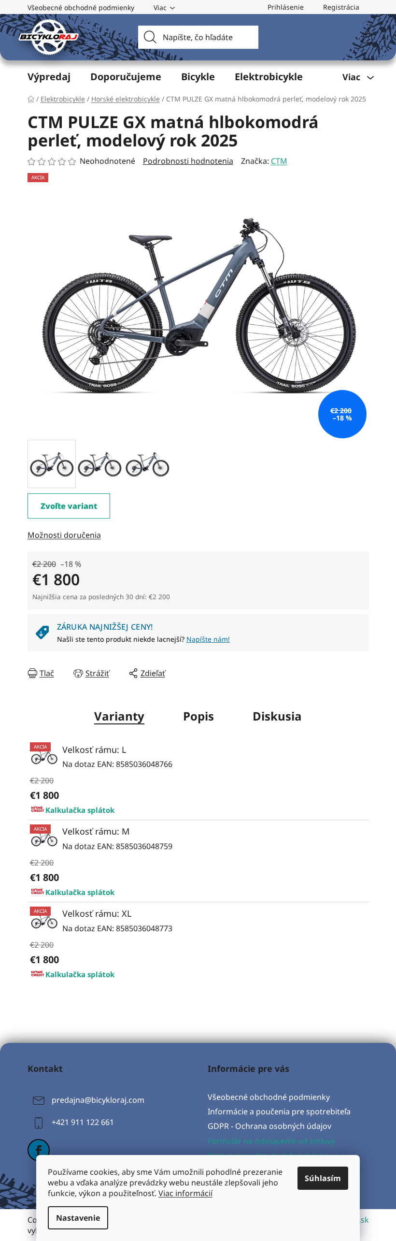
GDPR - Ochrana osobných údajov (269, 1126)
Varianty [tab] (119, 716)
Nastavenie (78, 1217)
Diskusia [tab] (277, 716)
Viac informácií (185, 1193)
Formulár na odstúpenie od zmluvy (271, 1141)
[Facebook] (39, 1150)
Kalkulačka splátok (79, 810)
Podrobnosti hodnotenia (188, 161)
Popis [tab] (198, 716)
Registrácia (341, 7)
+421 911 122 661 (83, 1122)
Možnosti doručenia (64, 535)
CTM (279, 161)
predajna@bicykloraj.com (98, 1100)
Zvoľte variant (69, 506)
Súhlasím (323, 1178)
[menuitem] (49, 76)
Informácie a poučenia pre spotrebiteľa (279, 1111)
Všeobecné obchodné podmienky (81, 7)
